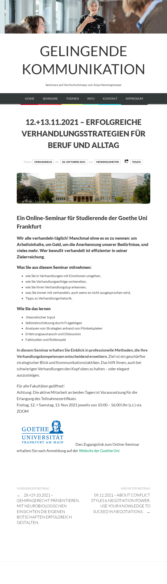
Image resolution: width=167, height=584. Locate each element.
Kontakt (110, 98)
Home (29, 98)
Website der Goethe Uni (99, 450)
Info (91, 98)
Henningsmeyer (107, 161)
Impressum (134, 98)
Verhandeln (43, 161)
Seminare (50, 98)
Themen (72, 98)
